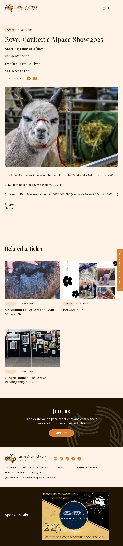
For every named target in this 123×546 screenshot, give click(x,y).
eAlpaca (27, 467)
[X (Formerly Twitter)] (79, 459)
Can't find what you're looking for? (120, 269)
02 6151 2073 (64, 467)
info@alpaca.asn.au (87, 467)
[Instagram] (67, 459)
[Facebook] (35, 78)
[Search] (109, 8)
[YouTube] (55, 459)
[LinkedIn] (29, 78)
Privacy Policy (38, 472)
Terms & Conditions (15, 472)
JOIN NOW (62, 432)
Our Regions (11, 467)
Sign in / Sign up (44, 467)
